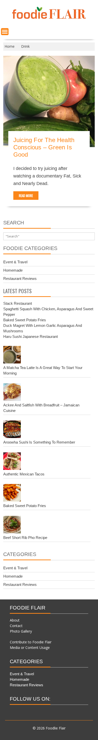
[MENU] (5, 31)
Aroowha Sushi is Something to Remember (39, 442)
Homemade (13, 270)
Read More (26, 195)
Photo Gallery (21, 631)
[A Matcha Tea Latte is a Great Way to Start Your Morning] (12, 355)
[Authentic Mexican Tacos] (12, 461)
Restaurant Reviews (20, 278)
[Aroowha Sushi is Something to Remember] (12, 430)
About (15, 620)
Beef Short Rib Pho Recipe (25, 537)
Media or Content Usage (30, 647)
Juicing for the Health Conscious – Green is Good (43, 147)
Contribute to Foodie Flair (31, 642)
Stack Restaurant (17, 303)
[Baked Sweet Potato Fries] (12, 493)
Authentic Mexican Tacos (23, 474)
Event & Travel (15, 262)
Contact (16, 625)
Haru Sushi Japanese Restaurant (30, 336)
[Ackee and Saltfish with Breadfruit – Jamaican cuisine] (12, 392)
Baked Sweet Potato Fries (24, 320)
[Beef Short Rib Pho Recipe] (12, 525)
